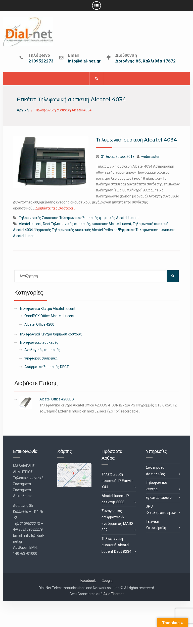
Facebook (88, 581)
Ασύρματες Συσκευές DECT (46, 367)
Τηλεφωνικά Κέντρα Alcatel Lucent (47, 309)
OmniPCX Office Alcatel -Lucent (49, 316)
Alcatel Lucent (30, 224)
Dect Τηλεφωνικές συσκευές (66, 224)
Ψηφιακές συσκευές (41, 358)
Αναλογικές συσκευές (42, 350)
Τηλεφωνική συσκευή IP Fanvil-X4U (117, 480)
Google (107, 581)
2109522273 (41, 61)
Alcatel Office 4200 (39, 324)
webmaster (150, 157)
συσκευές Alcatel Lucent (111, 224)
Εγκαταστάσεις (159, 497)
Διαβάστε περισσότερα (54, 208)
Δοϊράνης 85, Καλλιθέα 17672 (145, 61)
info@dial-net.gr (84, 61)
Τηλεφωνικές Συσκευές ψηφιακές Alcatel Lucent (99, 218)
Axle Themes (113, 594)
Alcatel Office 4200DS (56, 399)
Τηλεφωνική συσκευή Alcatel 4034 (136, 140)
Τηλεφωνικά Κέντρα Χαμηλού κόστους (50, 334)
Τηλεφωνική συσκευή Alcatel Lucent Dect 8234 (116, 545)
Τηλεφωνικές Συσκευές (38, 218)
